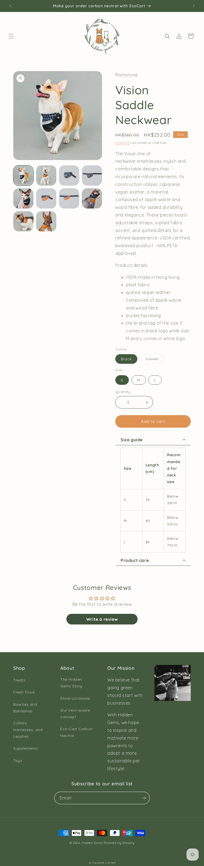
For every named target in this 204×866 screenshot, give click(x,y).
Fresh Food (24, 692)
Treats (19, 680)
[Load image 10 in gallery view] (46, 221)
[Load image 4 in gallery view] (92, 175)
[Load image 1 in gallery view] (23, 175)
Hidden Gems (92, 843)
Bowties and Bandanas (25, 707)
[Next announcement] (193, 6)
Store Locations (75, 698)
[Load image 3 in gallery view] (69, 175)
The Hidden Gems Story (71, 682)
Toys (17, 760)
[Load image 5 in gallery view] (23, 198)
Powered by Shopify (119, 843)
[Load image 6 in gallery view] (46, 198)
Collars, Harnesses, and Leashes (27, 730)
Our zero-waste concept (75, 713)
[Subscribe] (144, 798)
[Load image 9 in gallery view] (23, 221)
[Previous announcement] (10, 6)
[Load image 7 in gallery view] (69, 198)
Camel (155, 360)
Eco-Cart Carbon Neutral (76, 732)
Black (126, 359)
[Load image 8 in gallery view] (92, 198)
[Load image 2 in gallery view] (46, 175)
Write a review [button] (102, 619)
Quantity (122, 392)
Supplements (25, 748)
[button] (11, 36)
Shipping (122, 143)
